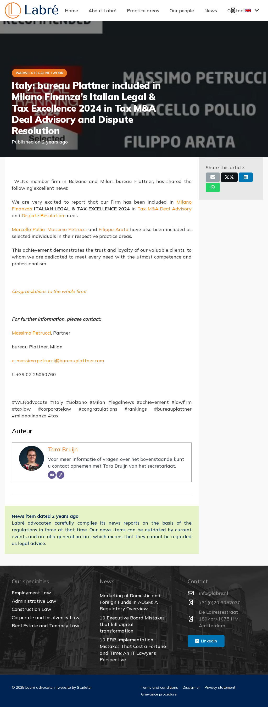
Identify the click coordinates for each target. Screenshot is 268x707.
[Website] (60, 475)
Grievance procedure (159, 694)
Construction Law (31, 609)
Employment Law (31, 593)
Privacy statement (220, 687)
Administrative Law (34, 601)
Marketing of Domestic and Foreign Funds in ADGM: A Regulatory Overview (130, 602)
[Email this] (213, 177)
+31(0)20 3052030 (220, 603)
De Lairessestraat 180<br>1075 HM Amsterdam (219, 619)
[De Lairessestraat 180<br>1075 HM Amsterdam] (193, 619)
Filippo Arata (113, 229)
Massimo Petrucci (67, 229)
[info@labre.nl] (193, 593)
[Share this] (229, 177)
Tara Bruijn (63, 449)
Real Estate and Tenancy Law (45, 626)
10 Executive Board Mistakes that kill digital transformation (132, 624)
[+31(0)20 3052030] (193, 603)
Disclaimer (191, 687)
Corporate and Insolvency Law (46, 617)
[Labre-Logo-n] (31, 10)
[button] (120, 10)
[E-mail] (52, 475)
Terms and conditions (159, 687)
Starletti (84, 687)
